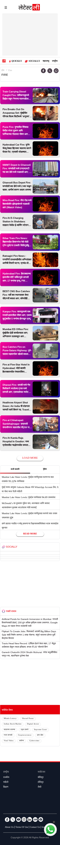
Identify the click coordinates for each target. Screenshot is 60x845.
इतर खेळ (40, 735)
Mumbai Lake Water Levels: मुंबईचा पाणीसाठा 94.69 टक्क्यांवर (28, 498)
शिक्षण (5, 787)
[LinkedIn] (29, 819)
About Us (9, 827)
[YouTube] (18, 819)
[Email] (40, 819)
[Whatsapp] (56, 70)
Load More (30, 458)
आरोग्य (21, 741)
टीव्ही (39, 787)
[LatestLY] (29, 8)
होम (2, 71)
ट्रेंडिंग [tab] (45, 469)
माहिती (5, 782)
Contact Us (35, 827)
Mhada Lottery (10, 718)
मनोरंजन (41, 772)
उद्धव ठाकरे (24, 729)
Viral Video (9, 741)
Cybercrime (34, 741)
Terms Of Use (21, 827)
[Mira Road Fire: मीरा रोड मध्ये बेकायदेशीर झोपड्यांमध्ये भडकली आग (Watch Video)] (45, 204)
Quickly (17, 61)
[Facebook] (7, 819)
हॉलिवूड (41, 782)
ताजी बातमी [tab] (15, 469)
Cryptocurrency (25, 735)
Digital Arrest (33, 724)
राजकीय (6, 777)
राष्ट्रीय (54, 61)
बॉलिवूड (41, 777)
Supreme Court (40, 729)
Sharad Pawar (28, 718)
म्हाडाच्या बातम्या (9, 729)
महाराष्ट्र (46, 61)
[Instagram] (24, 819)
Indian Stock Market (12, 724)
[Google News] (35, 819)
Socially (34, 61)
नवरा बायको (8, 735)
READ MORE (30, 534)
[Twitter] (49, 70)
